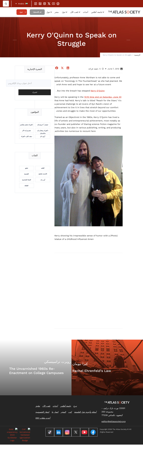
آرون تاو (42, 136)
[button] (21, 4)
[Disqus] (88, 290)
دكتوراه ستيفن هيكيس (26, 124)
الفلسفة (26, 174)
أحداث (85, 12)
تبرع (21, 12)
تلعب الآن (74, 12)
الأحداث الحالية (43, 174)
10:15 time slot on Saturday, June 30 (102, 97)
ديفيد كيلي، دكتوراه (26, 136)
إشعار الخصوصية (42, 412)
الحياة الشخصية (26, 180)
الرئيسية (137, 55)
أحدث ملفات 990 (42, 418)
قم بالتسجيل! (37, 12)
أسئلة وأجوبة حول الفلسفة (85, 412)
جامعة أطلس (96, 12)
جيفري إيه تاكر (26, 130)
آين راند (42, 180)
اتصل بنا (55, 412)
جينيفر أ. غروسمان (42, 124)
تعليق (26, 168)
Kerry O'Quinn (98, 91)
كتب (70, 412)
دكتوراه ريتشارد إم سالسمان (42, 131)
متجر (57, 12)
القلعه (42, 168)
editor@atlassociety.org (114, 421)
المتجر (63, 412)
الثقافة (26, 185)
